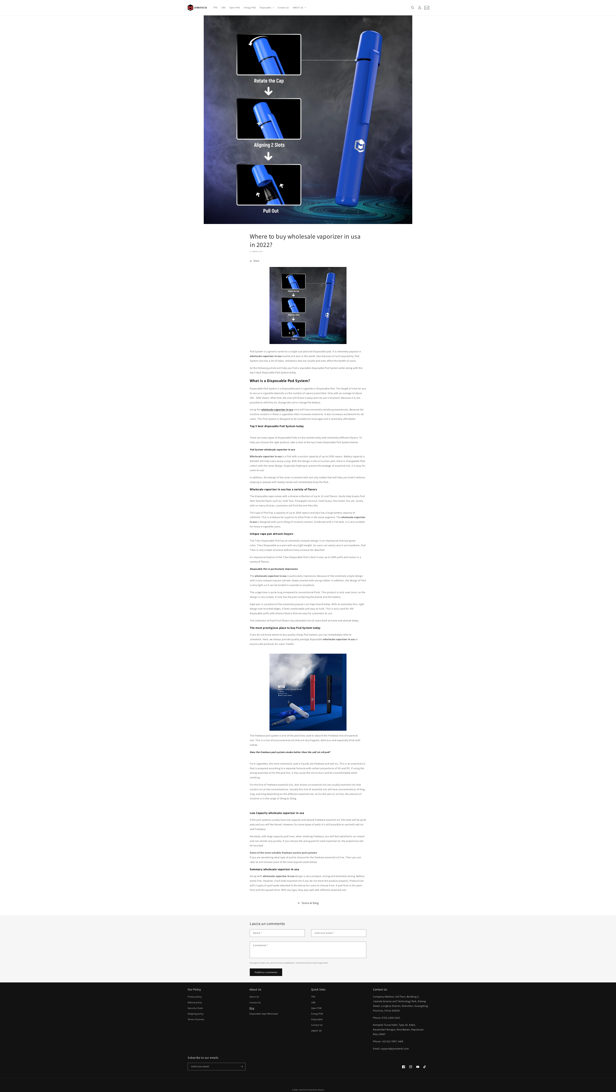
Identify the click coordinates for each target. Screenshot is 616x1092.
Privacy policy (195, 996)
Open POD (316, 1008)
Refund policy (195, 1002)
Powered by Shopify (315, 1090)
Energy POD (317, 1013)
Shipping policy (196, 1013)
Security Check (195, 1008)
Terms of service (196, 1019)
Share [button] (256, 260)
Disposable (317, 1019)
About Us (254, 996)
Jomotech (303, 1090)
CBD (313, 1002)
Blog (251, 1008)
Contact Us (255, 1002)
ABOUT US (316, 1030)
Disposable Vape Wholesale (263, 1013)
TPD (313, 996)
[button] (267, 7)
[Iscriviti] (241, 1066)
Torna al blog (310, 903)
